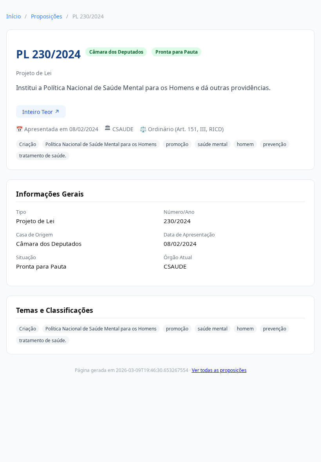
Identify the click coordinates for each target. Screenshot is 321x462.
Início (13, 16)
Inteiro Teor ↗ (41, 112)
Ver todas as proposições (219, 370)
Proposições (46, 16)
